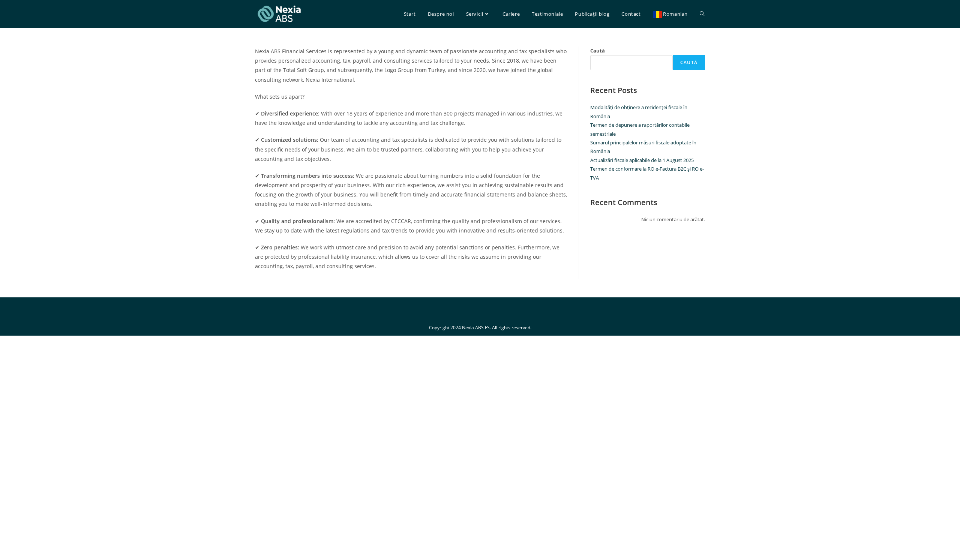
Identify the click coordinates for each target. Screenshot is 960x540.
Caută (597, 50)
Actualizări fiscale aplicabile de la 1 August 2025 (642, 160)
